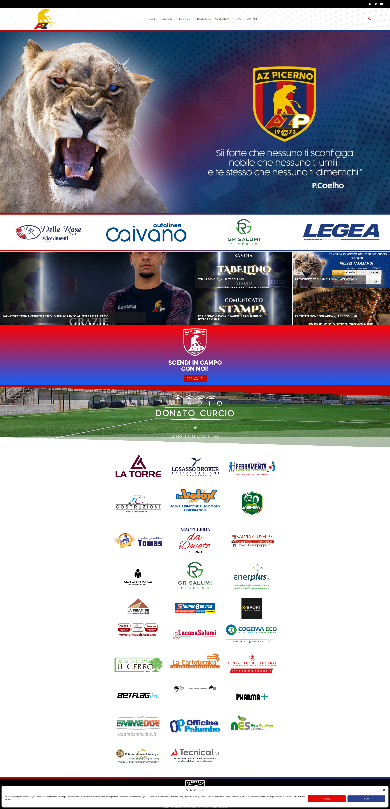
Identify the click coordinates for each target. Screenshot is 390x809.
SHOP (239, 19)
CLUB (152, 19)
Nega (366, 798)
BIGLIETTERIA (204, 19)
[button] (383, 790)
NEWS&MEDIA (222, 19)
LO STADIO (184, 19)
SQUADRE (167, 19)
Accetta (327, 798)
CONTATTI (252, 19)
